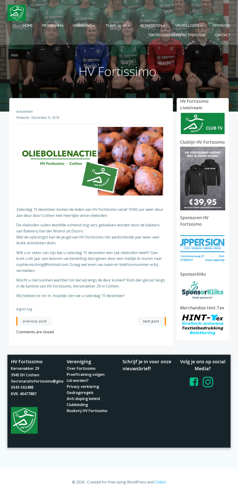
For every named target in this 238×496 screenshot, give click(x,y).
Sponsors (222, 25)
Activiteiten (151, 25)
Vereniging (82, 25)
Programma (52, 25)
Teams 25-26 (115, 25)
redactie (22, 117)
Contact (223, 35)
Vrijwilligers (187, 25)
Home (28, 25)
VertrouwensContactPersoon (176, 35)
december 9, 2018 (45, 117)
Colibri (160, 482)
